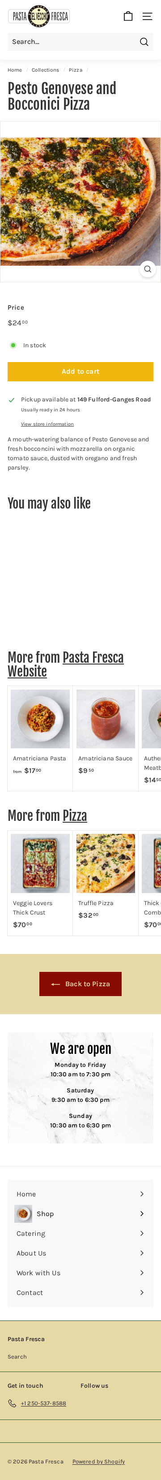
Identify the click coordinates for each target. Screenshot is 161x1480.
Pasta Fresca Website (66, 665)
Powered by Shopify (98, 1461)
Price (16, 307)
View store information (47, 424)
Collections (45, 70)
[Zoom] (148, 269)
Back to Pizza (87, 983)
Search (17, 1356)
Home (15, 70)
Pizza (76, 70)
